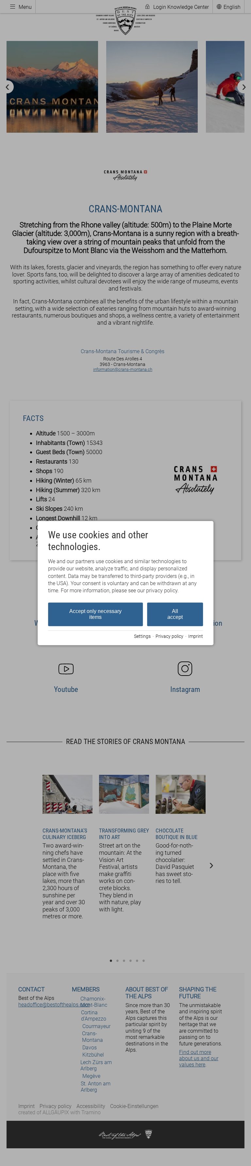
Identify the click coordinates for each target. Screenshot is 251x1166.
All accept (175, 614)
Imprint (195, 636)
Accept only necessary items (95, 614)
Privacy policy (169, 636)
